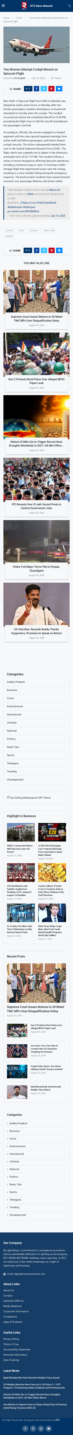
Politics (14, 1176)
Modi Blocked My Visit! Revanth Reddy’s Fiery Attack (46, 1088)
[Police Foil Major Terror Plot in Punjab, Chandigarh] (36, 542)
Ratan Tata (16, 1184)
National (14, 1169)
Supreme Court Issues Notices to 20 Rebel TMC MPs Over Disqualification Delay (35, 1009)
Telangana (15, 1199)
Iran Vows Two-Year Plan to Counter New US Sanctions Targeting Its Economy (44, 1048)
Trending (14, 1207)
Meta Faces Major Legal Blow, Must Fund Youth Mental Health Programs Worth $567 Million (50, 931)
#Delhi (52, 202)
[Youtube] (48, 1428)
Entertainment (17, 1146)
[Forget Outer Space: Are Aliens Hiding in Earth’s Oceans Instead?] (17, 1071)
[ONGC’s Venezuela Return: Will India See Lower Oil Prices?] (21, 832)
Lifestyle (14, 1161)
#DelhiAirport (14, 207)
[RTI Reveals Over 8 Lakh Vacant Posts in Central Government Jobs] (36, 480)
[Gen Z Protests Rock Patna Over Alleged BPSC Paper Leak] (36, 355)
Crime (19, 18)
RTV (57, 1420)
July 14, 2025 (58, 215)
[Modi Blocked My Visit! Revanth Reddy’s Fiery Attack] (17, 1092)
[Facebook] (25, 1428)
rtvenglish (19, 78)
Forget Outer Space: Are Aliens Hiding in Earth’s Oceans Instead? (47, 1068)
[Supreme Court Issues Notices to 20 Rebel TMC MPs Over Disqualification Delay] (36, 292)
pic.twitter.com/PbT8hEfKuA (23, 211)
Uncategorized (18, 1214)
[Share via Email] (59, 88)
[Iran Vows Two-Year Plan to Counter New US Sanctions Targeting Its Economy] (17, 1051)
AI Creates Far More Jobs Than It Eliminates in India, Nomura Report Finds (19, 929)
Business (15, 1131)
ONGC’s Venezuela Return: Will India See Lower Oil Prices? (20, 848)
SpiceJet (34, 231)
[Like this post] (29, 88)
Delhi (21, 231)
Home (6, 18)
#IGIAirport (29, 207)
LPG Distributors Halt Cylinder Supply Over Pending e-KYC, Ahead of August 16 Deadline (19, 891)
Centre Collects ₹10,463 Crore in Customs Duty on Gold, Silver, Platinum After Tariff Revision (51, 891)
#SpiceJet (54, 189)
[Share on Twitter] (44, 88)
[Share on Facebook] (36, 88)
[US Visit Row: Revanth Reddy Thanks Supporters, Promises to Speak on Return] (36, 605)
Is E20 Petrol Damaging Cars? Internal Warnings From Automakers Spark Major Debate (50, 850)
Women (9, 236)
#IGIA (30, 194)
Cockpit (9, 231)
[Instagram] (41, 1428)
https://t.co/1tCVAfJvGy (36, 202)
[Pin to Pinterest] (51, 88)
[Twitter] (33, 1428)
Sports (13, 1192)
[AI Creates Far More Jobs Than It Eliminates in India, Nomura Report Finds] (21, 913)
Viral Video (49, 231)
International (17, 1153)
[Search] (69, 6)
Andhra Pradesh (18, 1123)
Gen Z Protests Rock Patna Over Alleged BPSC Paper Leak (46, 1027)
